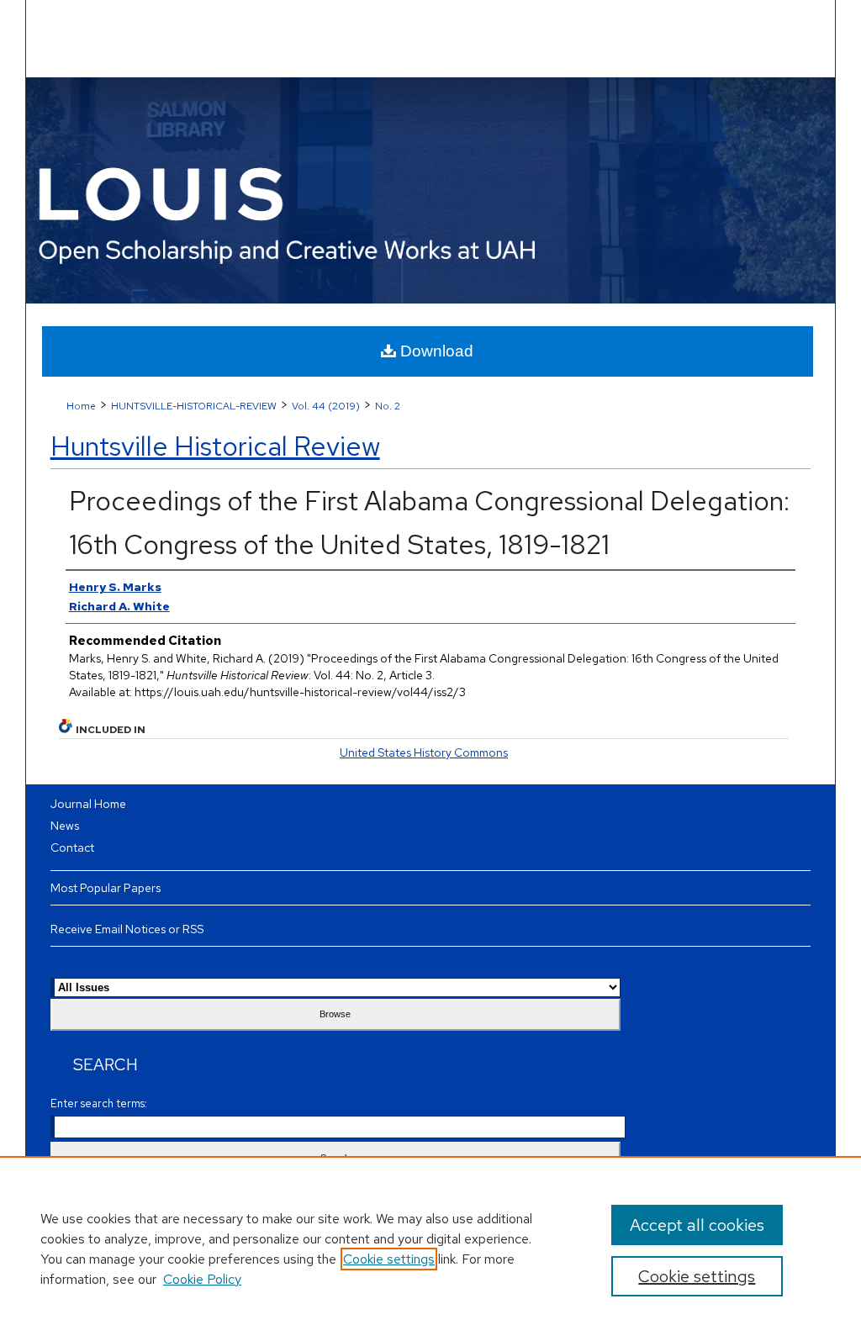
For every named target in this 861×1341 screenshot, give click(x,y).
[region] (430, 1248)
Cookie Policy (202, 1279)
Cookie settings (389, 1259)
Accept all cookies (697, 1225)
